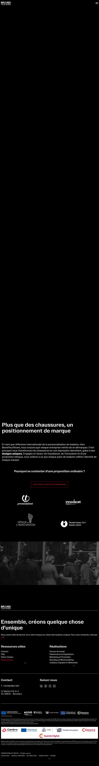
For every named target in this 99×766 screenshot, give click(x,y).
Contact (4, 651)
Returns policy (32, 755)
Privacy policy (43, 755)
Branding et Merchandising (62, 660)
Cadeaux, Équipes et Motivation (64, 662)
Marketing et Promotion (60, 657)
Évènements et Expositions (62, 654)
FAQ (3, 654)
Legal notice (5, 755)
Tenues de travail (57, 651)
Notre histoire (7, 660)
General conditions (18, 755)
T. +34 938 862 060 (10, 686)
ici (2, 637)
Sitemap (53, 755)
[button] (25, 662)
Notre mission (7, 657)
